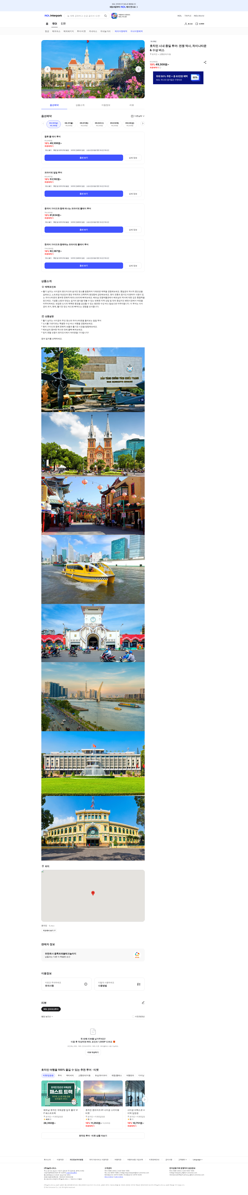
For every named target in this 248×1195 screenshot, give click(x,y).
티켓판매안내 (154, 1160)
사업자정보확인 (71, 1173)
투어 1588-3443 (110, 1171)
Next (145, 1100)
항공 (47, 31)
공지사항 (168, 1160)
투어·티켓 (81, 31)
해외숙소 (56, 31)
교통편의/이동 (84, 1075)
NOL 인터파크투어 (51, 1009)
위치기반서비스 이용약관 (98, 1160)
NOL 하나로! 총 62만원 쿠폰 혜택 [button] (83, 15)
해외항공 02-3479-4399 (113, 1175)
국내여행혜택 (136, 31)
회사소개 (47, 1160)
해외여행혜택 (121, 31)
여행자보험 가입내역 (135, 1160)
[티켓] (63, 23)
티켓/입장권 (48, 1075)
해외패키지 (69, 31)
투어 (60, 1075)
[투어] (54, 23)
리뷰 (132, 105)
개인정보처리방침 (76, 1160)
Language (197, 1160)
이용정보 (106, 105)
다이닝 (141, 1075)
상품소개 (80, 105)
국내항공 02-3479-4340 (133, 1175)
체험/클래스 (117, 1075)
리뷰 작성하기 (93, 1052)
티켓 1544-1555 (123, 1171)
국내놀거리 (105, 31)
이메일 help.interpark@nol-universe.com (134, 1173)
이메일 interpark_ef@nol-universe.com (183, 1173)
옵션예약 (54, 105)
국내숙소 (93, 31)
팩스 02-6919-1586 (111, 1173)
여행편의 (130, 1075)
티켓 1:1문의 (118, 1177)
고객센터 (181, 1160)
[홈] (47, 23)
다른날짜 (138, 116)
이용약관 (60, 1160)
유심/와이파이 (101, 1075)
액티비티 (70, 1075)
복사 (52, 926)
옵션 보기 (84, 157)
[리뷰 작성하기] (143, 1002)
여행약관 (118, 1160)
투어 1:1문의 (108, 1177)
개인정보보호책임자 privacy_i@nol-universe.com (186, 1175)
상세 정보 (133, 158)
